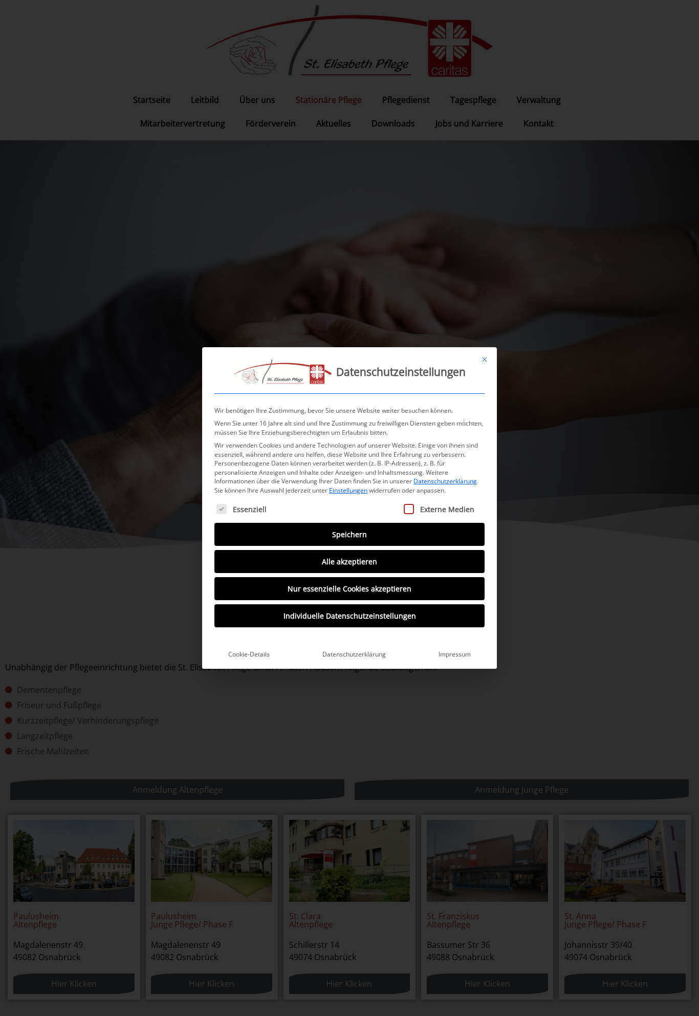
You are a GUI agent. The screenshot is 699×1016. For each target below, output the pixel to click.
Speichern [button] (349, 534)
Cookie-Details (249, 654)
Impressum (455, 654)
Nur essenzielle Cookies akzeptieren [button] (349, 589)
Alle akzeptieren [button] (349, 561)
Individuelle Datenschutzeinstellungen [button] (349, 616)
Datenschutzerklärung (445, 481)
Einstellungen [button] (348, 490)
